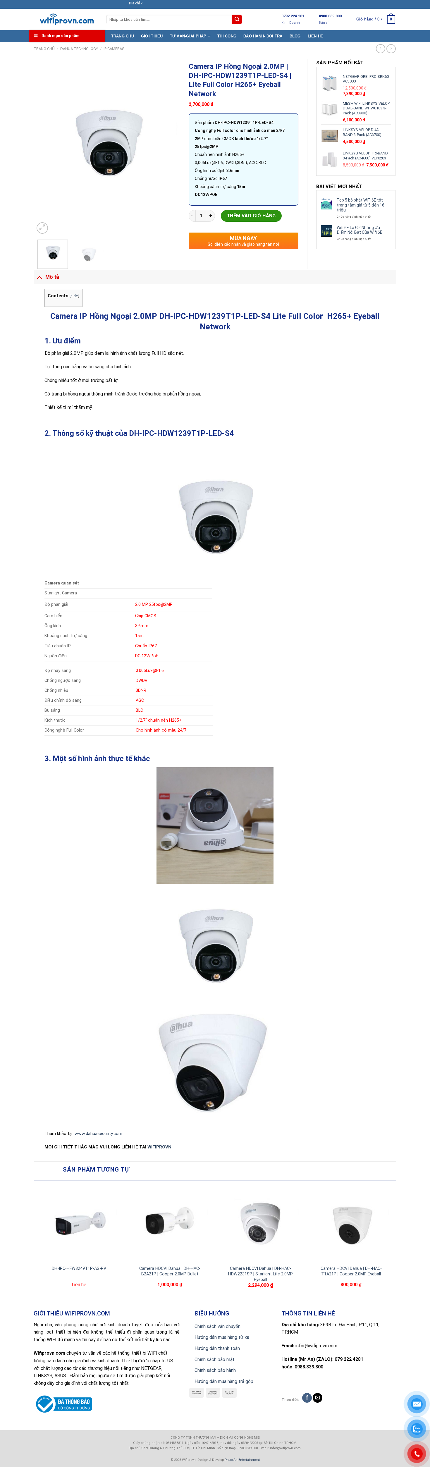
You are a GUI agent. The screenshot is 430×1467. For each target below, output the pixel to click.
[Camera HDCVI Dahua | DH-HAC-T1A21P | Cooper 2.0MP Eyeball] (351, 1223)
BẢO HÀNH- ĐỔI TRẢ (262, 36)
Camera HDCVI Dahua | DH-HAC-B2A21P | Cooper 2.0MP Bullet (169, 1271)
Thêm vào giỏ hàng (251, 216)
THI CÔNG (226, 36)
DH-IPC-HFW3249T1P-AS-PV (79, 1268)
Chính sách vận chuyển (217, 1326)
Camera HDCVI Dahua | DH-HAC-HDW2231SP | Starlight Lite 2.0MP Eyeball (260, 1274)
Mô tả (52, 277)
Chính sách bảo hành (215, 1370)
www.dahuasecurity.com (98, 1133)
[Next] (169, 147)
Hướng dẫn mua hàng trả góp (224, 1381)
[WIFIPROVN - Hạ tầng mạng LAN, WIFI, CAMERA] (65, 19)
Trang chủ (44, 49)
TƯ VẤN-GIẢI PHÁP (188, 36)
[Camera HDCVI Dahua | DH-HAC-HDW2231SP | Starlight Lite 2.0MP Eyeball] (260, 1223)
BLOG (295, 36)
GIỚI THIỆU (152, 36)
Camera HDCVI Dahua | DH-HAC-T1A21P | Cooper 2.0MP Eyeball (351, 1271)
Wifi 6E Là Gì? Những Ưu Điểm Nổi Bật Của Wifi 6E (359, 230)
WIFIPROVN (159, 1147)
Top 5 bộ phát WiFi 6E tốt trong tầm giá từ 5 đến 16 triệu (360, 205)
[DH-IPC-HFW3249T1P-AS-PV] (78, 1223)
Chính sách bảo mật (215, 1359)
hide (74, 295)
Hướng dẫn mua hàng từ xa (222, 1337)
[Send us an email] (317, 1398)
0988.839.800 (330, 16)
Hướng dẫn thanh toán (217, 1348)
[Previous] (44, 147)
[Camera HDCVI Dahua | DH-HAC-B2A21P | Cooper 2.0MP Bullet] (169, 1223)
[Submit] (237, 20)
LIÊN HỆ (316, 36)
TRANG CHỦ (122, 36)
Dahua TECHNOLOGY (79, 49)
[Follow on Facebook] (307, 1398)
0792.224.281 (292, 16)
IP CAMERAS (114, 49)
